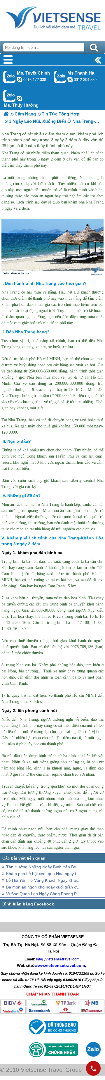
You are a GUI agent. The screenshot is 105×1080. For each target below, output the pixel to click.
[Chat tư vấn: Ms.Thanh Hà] (70, 79)
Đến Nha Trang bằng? (28, 331)
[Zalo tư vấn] (93, 1049)
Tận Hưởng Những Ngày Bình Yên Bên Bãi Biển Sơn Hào (43, 867)
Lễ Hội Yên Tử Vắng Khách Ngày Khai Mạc (43, 880)
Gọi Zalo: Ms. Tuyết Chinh (9, 76)
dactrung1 (19, 98)
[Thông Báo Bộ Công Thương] (52, 1036)
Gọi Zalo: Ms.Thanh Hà (59, 76)
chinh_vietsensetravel (19, 79)
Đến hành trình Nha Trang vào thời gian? (46, 283)
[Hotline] (93, 1068)
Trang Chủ (52, 19)
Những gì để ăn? (24, 495)
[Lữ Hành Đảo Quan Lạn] (6, 114)
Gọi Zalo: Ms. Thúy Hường (9, 95)
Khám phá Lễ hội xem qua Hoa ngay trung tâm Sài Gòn (43, 873)
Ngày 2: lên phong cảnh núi (29, 710)
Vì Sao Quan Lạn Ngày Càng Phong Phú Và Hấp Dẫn (43, 893)
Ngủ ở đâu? (19, 441)
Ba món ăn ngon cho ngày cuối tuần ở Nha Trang (43, 887)
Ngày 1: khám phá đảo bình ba (31, 552)
